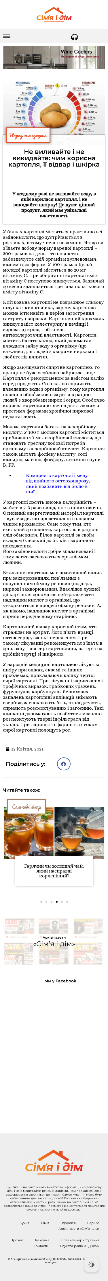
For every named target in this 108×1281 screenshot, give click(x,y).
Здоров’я (68, 1223)
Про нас (17, 1240)
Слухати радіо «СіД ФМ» (79, 1246)
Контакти (40, 1246)
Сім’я (45, 1223)
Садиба (93, 1223)
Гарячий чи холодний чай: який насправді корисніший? (54, 871)
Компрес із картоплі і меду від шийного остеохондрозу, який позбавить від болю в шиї (58, 484)
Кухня (24, 1223)
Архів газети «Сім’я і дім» (78, 1229)
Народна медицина (28, 135)
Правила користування (80, 1240)
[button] (64, 763)
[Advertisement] (54, 1054)
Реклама (42, 1240)
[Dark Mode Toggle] (91, 1264)
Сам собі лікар (26, 807)
